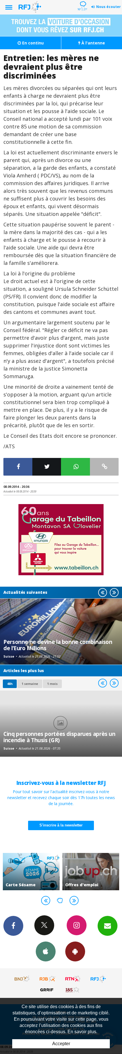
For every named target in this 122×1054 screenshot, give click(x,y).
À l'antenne (92, 43)
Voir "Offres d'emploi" (90, 871)
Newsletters (107, 926)
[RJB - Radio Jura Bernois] (47, 979)
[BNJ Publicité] (22, 979)
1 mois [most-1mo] (52, 683)
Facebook (13, 926)
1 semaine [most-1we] (30, 683)
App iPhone (46, 951)
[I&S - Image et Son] (73, 989)
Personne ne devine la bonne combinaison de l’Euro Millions (57, 645)
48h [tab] (9, 683)
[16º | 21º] (82, 0)
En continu (32, 43)
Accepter (61, 1043)
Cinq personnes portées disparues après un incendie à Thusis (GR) (59, 737)
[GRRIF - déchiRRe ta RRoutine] (47, 989)
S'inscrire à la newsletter (61, 825)
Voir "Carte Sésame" (31, 871)
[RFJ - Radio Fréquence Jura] (98, 979)
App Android (75, 951)
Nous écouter (108, 6)
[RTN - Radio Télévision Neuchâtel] (73, 979)
